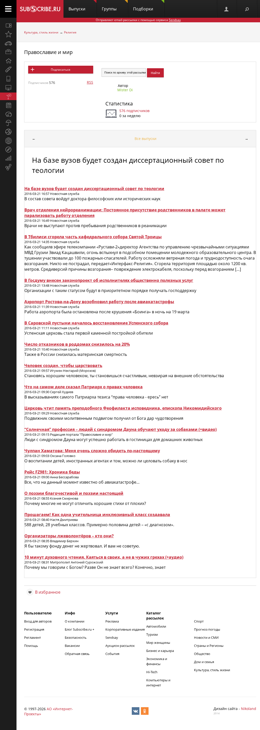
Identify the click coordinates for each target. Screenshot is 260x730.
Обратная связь (77, 653)
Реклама (112, 621)
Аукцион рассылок (120, 645)
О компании (74, 621)
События (112, 653)
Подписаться (60, 69)
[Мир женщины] (8, 70)
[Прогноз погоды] (8, 123)
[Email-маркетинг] (8, 167)
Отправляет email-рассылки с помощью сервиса (138, 20)
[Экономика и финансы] (8, 158)
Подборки (143, 9)
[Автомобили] (8, 43)
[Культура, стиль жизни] (8, 96)
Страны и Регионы (208, 645)
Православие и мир (48, 52)
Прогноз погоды (207, 629)
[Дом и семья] (8, 61)
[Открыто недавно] (8, 34)
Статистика (119, 103)
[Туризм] (8, 149)
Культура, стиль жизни (41, 32)
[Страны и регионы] (8, 140)
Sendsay (111, 637)
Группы (109, 9)
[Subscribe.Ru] (40, 9)
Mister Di (125, 89)
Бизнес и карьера (160, 650)
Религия (70, 32)
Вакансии (72, 645)
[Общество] (8, 114)
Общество (202, 653)
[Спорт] (8, 132)
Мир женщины (158, 642)
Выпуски (77, 9)
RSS (90, 82)
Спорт (199, 621)
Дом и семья (204, 662)
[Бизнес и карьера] (8, 52)
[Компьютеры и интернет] (8, 87)
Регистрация (34, 629)
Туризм (152, 634)
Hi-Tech (151, 672)
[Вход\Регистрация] (227, 9)
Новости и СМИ (206, 637)
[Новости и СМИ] (8, 105)
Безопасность (76, 637)
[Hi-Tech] (8, 78)
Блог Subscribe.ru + (80, 629)
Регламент (32, 637)
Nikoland (248, 708)
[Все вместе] (8, 25)
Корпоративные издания (125, 629)
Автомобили (156, 626)
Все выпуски (145, 138)
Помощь (31, 645)
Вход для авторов (38, 621)
